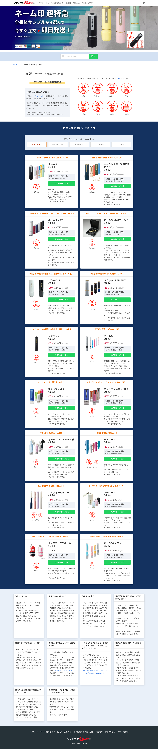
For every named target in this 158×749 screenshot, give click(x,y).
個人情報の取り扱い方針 (83, 731)
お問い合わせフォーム (63, 670)
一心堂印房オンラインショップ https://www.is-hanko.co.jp (95, 671)
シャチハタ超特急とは (54, 3)
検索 (93, 56)
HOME (40, 3)
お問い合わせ (87, 3)
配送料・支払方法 (73, 3)
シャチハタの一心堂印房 (80, 743)
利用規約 (99, 731)
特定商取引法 (110, 731)
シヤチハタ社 (38, 96)
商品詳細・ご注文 (62, 183)
